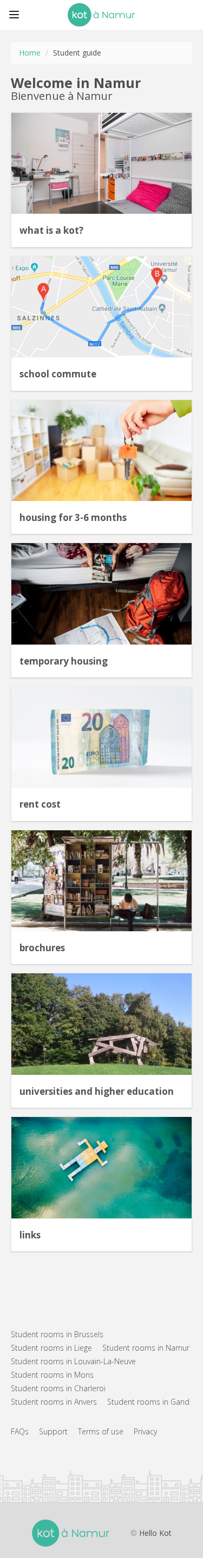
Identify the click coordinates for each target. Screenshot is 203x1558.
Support (53, 1431)
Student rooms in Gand (148, 1402)
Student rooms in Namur (145, 1348)
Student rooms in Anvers (54, 1402)
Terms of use (100, 1431)
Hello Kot (155, 1533)
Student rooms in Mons (52, 1375)
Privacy (145, 1431)
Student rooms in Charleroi (58, 1388)
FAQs (20, 1431)
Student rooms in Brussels (57, 1334)
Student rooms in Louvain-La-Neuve (73, 1361)
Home (30, 53)
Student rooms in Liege (51, 1348)
